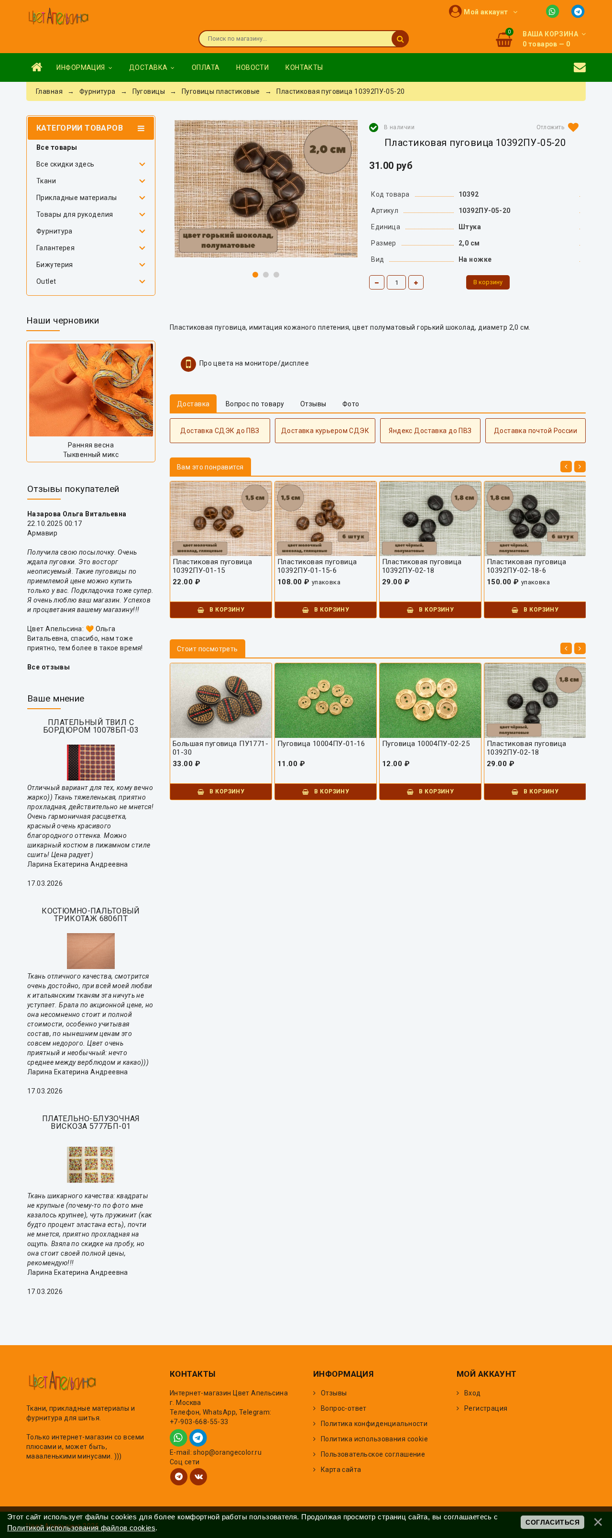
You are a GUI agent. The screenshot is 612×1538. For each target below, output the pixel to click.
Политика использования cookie (374, 1439)
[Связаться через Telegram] (579, 10)
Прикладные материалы (76, 197)
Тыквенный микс (91, 454)
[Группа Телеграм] (178, 1476)
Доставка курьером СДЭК (325, 431)
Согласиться (552, 1522)
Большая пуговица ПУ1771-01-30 (220, 748)
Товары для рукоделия (74, 214)
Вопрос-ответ (344, 1408)
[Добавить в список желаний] (555, 127)
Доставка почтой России (535, 431)
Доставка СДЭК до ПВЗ (219, 431)
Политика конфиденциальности (374, 1423)
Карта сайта (341, 1469)
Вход (472, 1393)
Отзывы (334, 1393)
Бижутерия (54, 264)
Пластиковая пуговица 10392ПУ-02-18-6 (526, 566)
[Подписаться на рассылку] (580, 67)
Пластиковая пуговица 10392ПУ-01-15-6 (317, 566)
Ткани (46, 181)
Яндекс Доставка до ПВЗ (430, 431)
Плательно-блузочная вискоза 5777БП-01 (91, 1122)
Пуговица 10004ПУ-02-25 (426, 743)
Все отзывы (48, 667)
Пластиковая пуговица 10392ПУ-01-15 (212, 566)
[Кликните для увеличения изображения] (266, 188)
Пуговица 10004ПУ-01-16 (321, 743)
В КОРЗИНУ (226, 609)
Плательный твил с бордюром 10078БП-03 (91, 726)
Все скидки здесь (65, 164)
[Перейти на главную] (58, 17)
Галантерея (55, 248)
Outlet (46, 281)
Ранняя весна (91, 445)
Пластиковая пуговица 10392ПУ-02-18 (421, 566)
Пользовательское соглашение (373, 1454)
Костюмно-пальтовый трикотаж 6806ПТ (91, 914)
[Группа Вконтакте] (198, 1476)
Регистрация (486, 1408)
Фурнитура (54, 231)
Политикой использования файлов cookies (81, 1528)
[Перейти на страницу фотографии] (91, 390)
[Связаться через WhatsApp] (554, 10)
